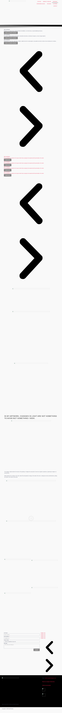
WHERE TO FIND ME (47, 1)
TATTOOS (39, 1)
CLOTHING (55, 3)
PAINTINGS (55, 1)
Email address (6, 636)
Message (5, 643)
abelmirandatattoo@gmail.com (50, 678)
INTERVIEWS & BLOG (41, 3)
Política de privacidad (46, 685)
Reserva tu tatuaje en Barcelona (48, 681)
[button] (31, 518)
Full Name (6, 632)
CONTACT (55, 6)
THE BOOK (49, 3)
